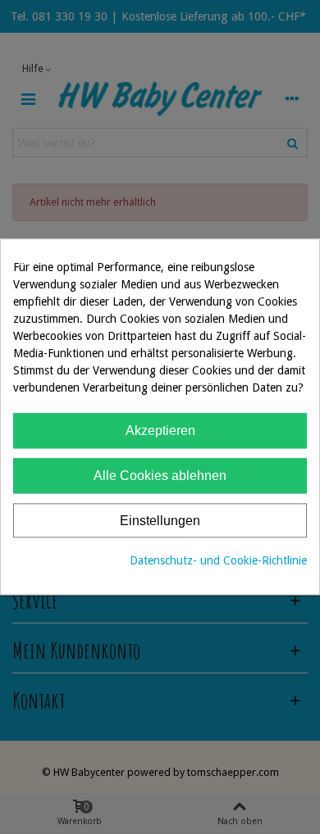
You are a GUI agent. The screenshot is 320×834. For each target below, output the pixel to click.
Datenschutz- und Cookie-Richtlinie (218, 561)
